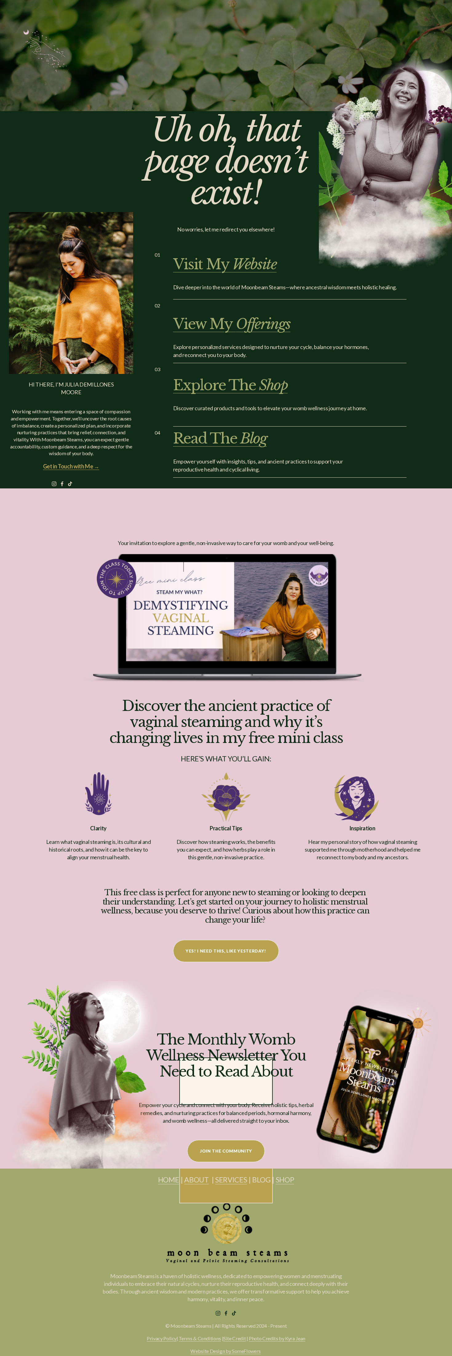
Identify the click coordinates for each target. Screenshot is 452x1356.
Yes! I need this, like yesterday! (226, 951)
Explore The (230, 385)
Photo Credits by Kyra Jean (277, 1338)
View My (232, 324)
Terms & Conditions (200, 1338)
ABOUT (196, 1179)
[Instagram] (54, 483)
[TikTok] (70, 483)
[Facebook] (62, 483)
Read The (220, 438)
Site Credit (234, 1338)
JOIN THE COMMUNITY (226, 1151)
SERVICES (231, 1179)
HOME (168, 1179)
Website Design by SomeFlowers (225, 1351)
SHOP (285, 1179)
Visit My (225, 264)
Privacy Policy (161, 1338)
